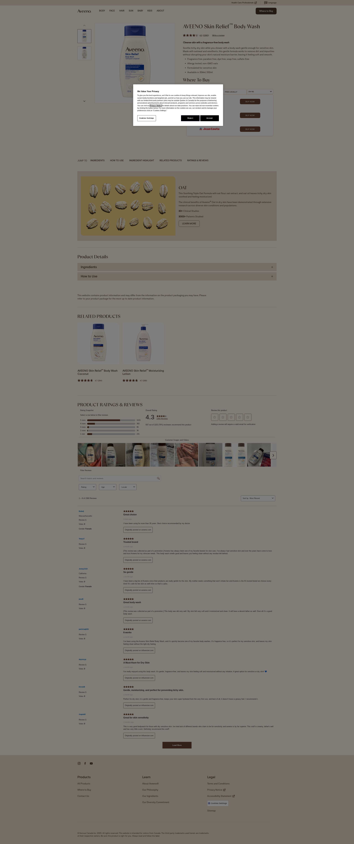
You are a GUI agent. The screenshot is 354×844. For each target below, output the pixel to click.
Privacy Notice (156, 106)
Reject (190, 118)
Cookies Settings (146, 118)
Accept (209, 118)
